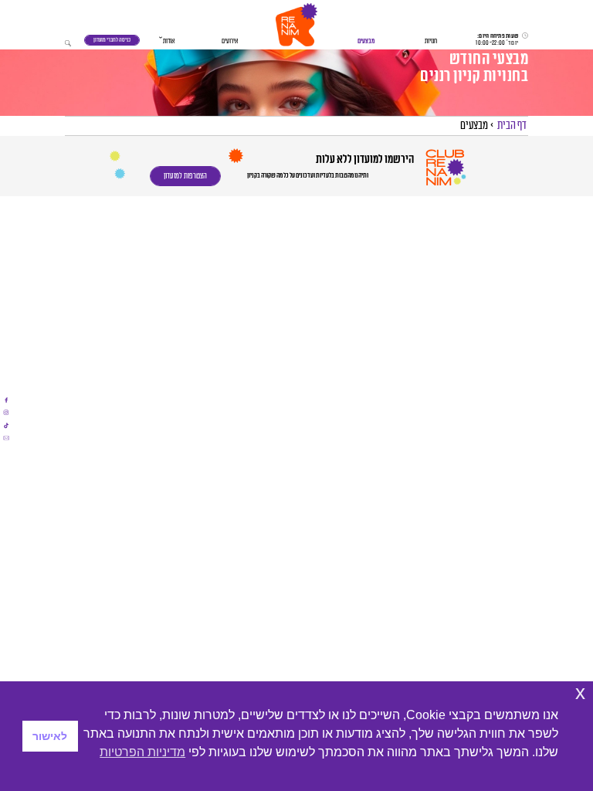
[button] (296, 24)
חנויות (431, 41)
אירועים (230, 41)
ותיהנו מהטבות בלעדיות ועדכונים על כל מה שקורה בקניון (307, 175)
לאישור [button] (49, 736)
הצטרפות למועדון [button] (185, 176)
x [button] (580, 692)
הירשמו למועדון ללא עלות (364, 159)
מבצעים (365, 41)
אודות (169, 41)
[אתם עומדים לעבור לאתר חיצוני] (6, 400)
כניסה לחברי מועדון (111, 39)
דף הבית (512, 125)
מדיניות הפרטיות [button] (142, 752)
